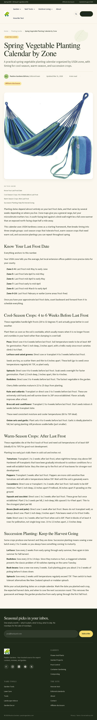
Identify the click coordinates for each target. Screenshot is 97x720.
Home (6, 31)
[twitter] (31, 666)
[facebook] (6, 666)
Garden (16, 9)
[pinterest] (25, 666)
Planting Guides (16, 31)
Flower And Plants (57, 655)
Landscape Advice (11, 701)
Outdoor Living (44, 9)
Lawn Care (8, 691)
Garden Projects (57, 660)
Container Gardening (58, 669)
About (58, 9)
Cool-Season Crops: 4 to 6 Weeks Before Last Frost (21, 195)
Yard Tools (29, 9)
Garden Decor (9, 705)
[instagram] (12, 666)
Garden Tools (9, 686)
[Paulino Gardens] (6, 14)
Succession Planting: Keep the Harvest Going (19, 203)
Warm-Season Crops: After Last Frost (16, 199)
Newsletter (86, 14)
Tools (6, 696)
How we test (55, 686)
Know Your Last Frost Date (13, 190)
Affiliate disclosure (58, 705)
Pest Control (55, 665)
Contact (53, 701)
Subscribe (86, 633)
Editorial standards (58, 691)
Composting (55, 674)
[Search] (76, 14)
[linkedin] (19, 666)
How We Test (18, 18)
